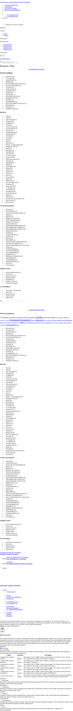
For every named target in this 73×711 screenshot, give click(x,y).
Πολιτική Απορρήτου (12, 608)
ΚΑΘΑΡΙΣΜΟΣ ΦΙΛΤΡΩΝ (36, 69)
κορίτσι (59, 320)
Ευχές (8, 139)
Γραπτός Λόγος (11, 276)
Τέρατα (9, 173)
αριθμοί (53, 317)
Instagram (9, 616)
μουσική (5, 322)
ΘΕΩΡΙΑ (9, 233)
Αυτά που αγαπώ (11, 127)
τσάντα (64, 322)
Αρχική (8, 595)
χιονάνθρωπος (3, 325)
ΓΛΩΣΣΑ (9, 92)
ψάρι (18, 325)
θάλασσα (39, 320)
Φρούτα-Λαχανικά (12, 182)
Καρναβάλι (10, 152)
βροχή (57, 317)
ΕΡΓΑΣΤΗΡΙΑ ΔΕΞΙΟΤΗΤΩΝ (16, 83)
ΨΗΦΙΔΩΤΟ (10, 254)
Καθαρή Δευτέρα (11, 146)
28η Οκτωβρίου (11, 119)
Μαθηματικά (10, 278)
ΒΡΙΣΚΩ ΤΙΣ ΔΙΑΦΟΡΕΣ (14, 256)
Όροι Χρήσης (10, 606)
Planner (9, 292)
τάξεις (52, 322)
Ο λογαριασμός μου (13, 15)
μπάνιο (9, 322)
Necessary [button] (3, 646)
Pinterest (8, 614)
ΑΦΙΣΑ (9, 215)
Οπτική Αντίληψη (12, 283)
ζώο (35, 320)
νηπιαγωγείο (14, 322)
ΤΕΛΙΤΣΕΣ (10, 265)
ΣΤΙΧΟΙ (9, 247)
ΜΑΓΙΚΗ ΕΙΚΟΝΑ (12, 261)
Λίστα (5, 34)
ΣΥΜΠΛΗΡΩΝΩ (12, 249)
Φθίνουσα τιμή (8, 49)
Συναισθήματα (11, 166)
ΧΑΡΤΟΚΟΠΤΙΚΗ (12, 251)
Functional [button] (3, 678)
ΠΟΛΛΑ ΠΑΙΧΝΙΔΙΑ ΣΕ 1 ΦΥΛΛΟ (17, 245)
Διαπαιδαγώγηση (11, 132)
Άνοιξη (9, 125)
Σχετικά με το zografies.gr (13, 597)
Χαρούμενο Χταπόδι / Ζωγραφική (9, 554)
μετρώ (2, 322)
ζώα (32, 320)
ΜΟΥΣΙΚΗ (10, 105)
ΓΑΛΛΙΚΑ (10, 78)
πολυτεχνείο (33, 322)
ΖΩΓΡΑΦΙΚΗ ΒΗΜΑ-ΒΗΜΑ (15, 225)
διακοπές (66, 317)
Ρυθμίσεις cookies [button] (5, 626)
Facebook (9, 612)
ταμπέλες (56, 322)
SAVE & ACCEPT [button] (5, 710)
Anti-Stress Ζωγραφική (13, 290)
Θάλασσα (9, 143)
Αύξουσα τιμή (8, 48)
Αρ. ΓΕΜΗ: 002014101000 (14, 609)
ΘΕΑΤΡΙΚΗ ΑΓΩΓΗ (13, 96)
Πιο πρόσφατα (8, 46)
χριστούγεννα (11, 325)
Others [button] (2, 705)
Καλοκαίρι (10, 150)
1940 (8, 118)
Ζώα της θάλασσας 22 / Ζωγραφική (16, 559)
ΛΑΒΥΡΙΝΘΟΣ (11, 260)
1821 (8, 116)
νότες (18, 322)
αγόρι (48, 317)
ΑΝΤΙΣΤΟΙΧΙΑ (11, 211)
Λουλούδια (10, 154)
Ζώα (8, 141)
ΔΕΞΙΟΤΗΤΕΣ (11, 80)
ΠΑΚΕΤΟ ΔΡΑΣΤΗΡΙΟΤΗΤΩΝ (16, 242)
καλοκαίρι (49, 320)
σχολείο (47, 322)
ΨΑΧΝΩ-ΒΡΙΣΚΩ (12, 252)
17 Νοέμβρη (10, 188)
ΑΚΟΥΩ (9, 209)
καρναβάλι (54, 320)
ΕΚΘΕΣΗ (9, 82)
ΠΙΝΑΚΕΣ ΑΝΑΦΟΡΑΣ (14, 243)
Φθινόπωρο (10, 180)
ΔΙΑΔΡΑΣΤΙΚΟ (11, 224)
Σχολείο (9, 170)
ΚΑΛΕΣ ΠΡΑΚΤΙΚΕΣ (13, 85)
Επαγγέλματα (10, 134)
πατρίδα (27, 322)
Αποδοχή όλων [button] (15, 626)
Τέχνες (9, 175)
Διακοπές (9, 130)
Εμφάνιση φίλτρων (5, 58)
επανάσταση (2, 320)
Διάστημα (9, 197)
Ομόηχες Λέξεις (11, 281)
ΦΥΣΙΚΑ (9, 107)
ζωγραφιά (14, 320)
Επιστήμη (9, 136)
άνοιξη (45, 317)
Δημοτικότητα (7, 44)
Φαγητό (9, 179)
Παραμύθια (10, 162)
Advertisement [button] (4, 698)
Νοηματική (10, 279)
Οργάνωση (10, 296)
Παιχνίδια (9, 161)
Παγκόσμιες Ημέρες (12, 159)
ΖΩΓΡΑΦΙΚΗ (11, 258)
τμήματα (60, 322)
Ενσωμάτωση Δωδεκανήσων (15, 198)
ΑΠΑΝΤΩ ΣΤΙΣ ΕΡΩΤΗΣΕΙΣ (15, 213)
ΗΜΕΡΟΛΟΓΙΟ (11, 231)
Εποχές (9, 137)
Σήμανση (9, 297)
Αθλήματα (10, 121)
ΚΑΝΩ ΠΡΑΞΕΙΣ (12, 234)
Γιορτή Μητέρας (11, 128)
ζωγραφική (25, 319)
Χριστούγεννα (11, 186)
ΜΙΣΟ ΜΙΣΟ (10, 240)
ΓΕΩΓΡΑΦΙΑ (10, 91)
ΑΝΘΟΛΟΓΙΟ (11, 89)
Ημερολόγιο (10, 294)
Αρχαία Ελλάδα (11, 193)
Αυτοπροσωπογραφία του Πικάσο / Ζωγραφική (19, 563)
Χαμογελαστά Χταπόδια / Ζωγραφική (10, 585)
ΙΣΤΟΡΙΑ (9, 100)
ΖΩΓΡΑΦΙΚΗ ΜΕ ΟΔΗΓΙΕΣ (15, 227)
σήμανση (39, 322)
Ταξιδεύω (9, 171)
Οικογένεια (10, 157)
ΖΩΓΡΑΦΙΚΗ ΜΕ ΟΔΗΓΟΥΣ (15, 229)
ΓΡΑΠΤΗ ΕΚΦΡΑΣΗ (13, 220)
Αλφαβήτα (10, 123)
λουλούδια (69, 320)
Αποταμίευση (10, 191)
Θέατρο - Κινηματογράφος (14, 145)
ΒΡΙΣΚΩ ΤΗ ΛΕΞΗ (12, 218)
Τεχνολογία (10, 177)
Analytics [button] (2, 692)
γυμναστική (61, 317)
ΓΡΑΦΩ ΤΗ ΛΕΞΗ (12, 222)
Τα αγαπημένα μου (12, 16)
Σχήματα (9, 168)
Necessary (5, 648)
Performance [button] (3, 685)
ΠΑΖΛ (9, 263)
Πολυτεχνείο (10, 200)
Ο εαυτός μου (11, 155)
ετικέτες (7, 320)
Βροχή (8, 195)
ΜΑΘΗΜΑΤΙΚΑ (12, 101)
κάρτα (45, 320)
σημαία (43, 322)
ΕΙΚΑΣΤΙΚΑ (10, 94)
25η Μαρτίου (10, 189)
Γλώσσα (9, 274)
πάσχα (22, 322)
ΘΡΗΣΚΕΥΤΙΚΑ (12, 98)
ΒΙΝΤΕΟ (9, 216)
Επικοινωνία (10, 598)
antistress (33, 317)
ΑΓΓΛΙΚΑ (10, 87)
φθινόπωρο (69, 322)
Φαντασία (9, 202)
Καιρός (9, 148)
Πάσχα (9, 164)
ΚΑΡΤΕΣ (9, 236)
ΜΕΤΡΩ (9, 238)
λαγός (63, 320)
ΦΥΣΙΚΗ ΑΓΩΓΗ (12, 109)
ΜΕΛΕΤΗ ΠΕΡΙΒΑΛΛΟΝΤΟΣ (16, 103)
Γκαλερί (6, 35)
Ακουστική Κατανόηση (13, 272)
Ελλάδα (39, 317)
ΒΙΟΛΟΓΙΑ (10, 76)
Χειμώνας (9, 184)
